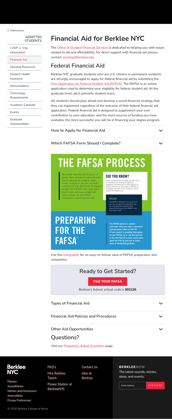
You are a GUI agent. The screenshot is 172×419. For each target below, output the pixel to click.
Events (14, 112)
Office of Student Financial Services (82, 47)
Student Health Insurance (20, 76)
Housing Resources (22, 67)
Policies (12, 381)
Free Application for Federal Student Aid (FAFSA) (86, 84)
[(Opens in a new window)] (108, 202)
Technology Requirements (19, 95)
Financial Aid (18, 60)
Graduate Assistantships (19, 121)
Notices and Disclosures (22, 391)
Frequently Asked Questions (84, 346)
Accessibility (15, 395)
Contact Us (90, 367)
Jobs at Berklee (87, 375)
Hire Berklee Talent (56, 375)
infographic (71, 255)
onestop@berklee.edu (78, 57)
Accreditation (15, 386)
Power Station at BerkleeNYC (60, 386)
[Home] (22, 369)
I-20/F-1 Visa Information (19, 50)
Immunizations (19, 86)
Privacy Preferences (19, 400)
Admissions (17, 30)
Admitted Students (33, 39)
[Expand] (161, 130)
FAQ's (52, 367)
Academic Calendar (22, 105)
